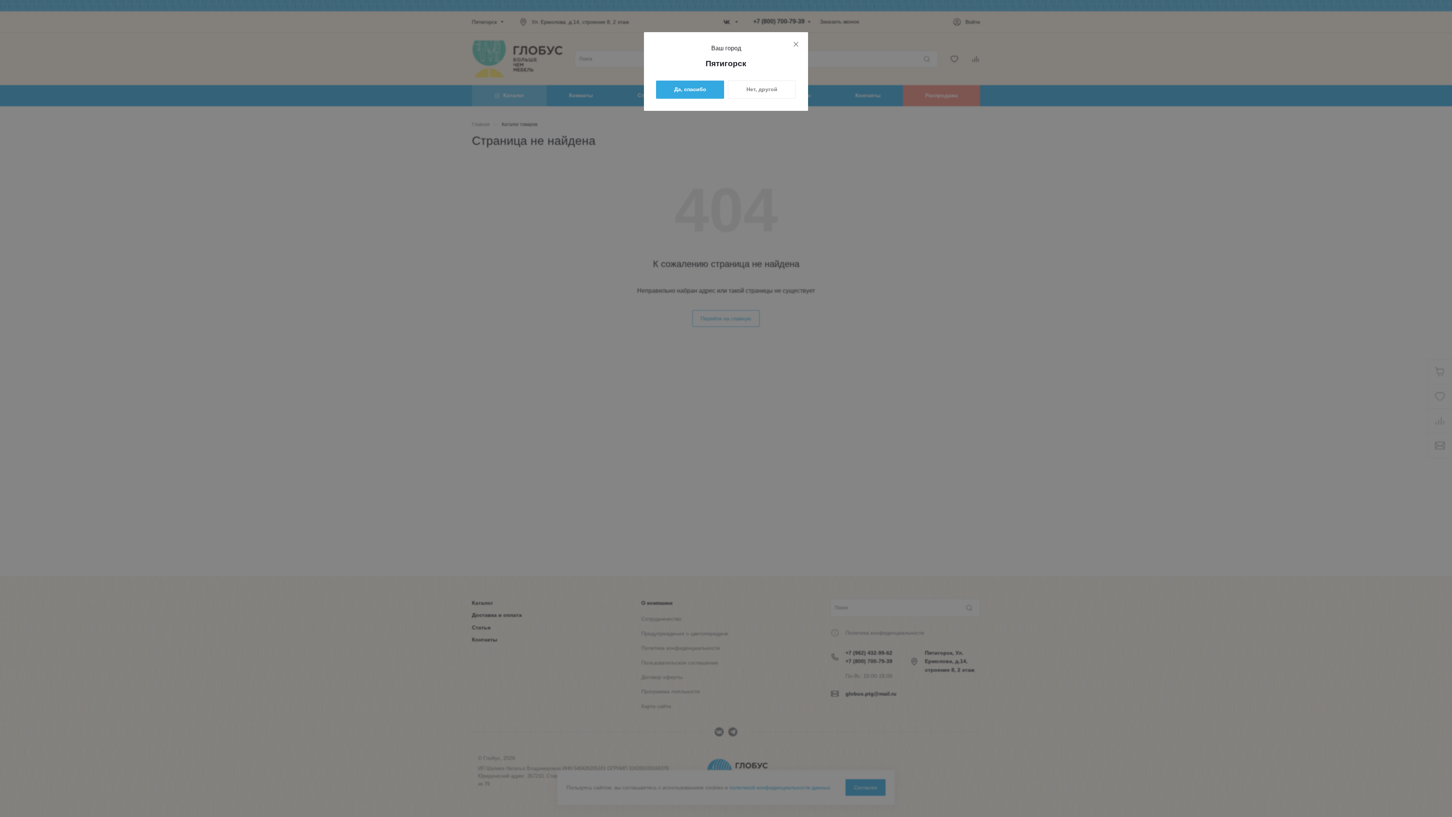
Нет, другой (761, 89)
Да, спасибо (690, 89)
